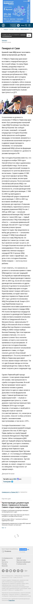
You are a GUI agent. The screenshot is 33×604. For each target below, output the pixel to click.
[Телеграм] (3, 570)
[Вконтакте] (7, 570)
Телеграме (7, 482)
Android (18, 558)
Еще (3, 527)
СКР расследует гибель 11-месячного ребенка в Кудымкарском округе (15, 519)
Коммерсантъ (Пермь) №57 (10, 492)
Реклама (4, 564)
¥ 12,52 (17, 29)
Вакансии (5, 566)
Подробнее (12, 600)
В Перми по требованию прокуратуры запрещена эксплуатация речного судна (15, 511)
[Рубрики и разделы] (29, 25)
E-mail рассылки (21, 564)
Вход (22, 25)
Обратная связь (21, 560)
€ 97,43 (11, 29)
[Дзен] (10, 570)
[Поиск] (26, 25)
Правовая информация (23, 562)
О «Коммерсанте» (7, 558)
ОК (29, 35)
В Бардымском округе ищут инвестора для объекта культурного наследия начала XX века (15, 515)
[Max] (21, 570)
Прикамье (4, 40)
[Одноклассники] (14, 570)
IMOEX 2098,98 (24, 29)
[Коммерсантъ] (3, 25)
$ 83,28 (6, 29)
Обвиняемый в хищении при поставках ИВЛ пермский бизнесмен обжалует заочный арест (16, 524)
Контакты (5, 562)
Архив (3, 560)
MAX (15, 479)
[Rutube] (18, 570)
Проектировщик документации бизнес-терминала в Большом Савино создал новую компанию (15, 504)
